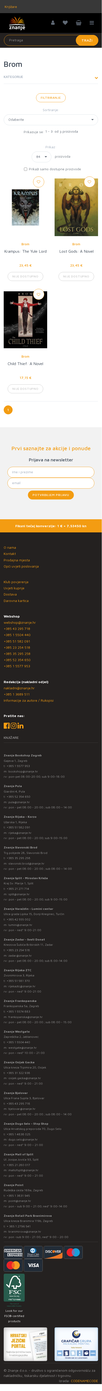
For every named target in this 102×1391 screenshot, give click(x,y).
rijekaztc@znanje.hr (22, 986)
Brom (25, 244)
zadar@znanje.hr (20, 955)
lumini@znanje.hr (20, 925)
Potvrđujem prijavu (51, 495)
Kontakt (10, 553)
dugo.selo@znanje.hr (23, 1139)
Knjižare (10, 6)
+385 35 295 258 (17, 653)
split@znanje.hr (19, 894)
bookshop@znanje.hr (23, 771)
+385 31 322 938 (18, 1073)
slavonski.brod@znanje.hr (26, 863)
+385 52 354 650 (17, 660)
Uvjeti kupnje (14, 588)
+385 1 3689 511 (17, 694)
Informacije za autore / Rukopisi (29, 700)
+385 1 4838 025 (18, 1134)
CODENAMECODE (84, 1381)
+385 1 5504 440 (17, 635)
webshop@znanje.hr (20, 622)
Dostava (10, 594)
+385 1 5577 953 (17, 666)
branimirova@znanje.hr (24, 1231)
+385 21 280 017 (18, 1165)
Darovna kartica (16, 600)
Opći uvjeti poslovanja (21, 566)
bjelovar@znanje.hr (22, 1109)
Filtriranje (51, 97)
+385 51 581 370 (18, 981)
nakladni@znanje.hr (19, 688)
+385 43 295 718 (17, 628)
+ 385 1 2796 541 (19, 1226)
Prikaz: (50, 147)
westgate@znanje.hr (22, 1047)
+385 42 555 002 (18, 919)
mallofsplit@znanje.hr (23, 1170)
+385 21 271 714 (18, 889)
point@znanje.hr (19, 1201)
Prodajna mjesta (17, 560)
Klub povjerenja (16, 582)
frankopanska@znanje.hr (25, 1017)
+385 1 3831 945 (18, 1195)
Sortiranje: (51, 110)
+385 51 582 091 (17, 641)
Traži (87, 40)
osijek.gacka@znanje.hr (24, 1078)
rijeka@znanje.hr (20, 833)
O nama (10, 547)
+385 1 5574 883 (18, 1011)
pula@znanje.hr (19, 802)
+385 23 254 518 (17, 647)
